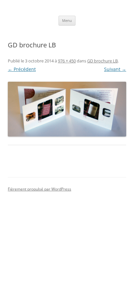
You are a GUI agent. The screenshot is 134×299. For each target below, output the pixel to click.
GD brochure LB (102, 61)
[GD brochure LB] (67, 109)
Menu (67, 20)
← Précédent (22, 69)
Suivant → (115, 69)
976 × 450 (67, 61)
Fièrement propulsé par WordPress (39, 189)
